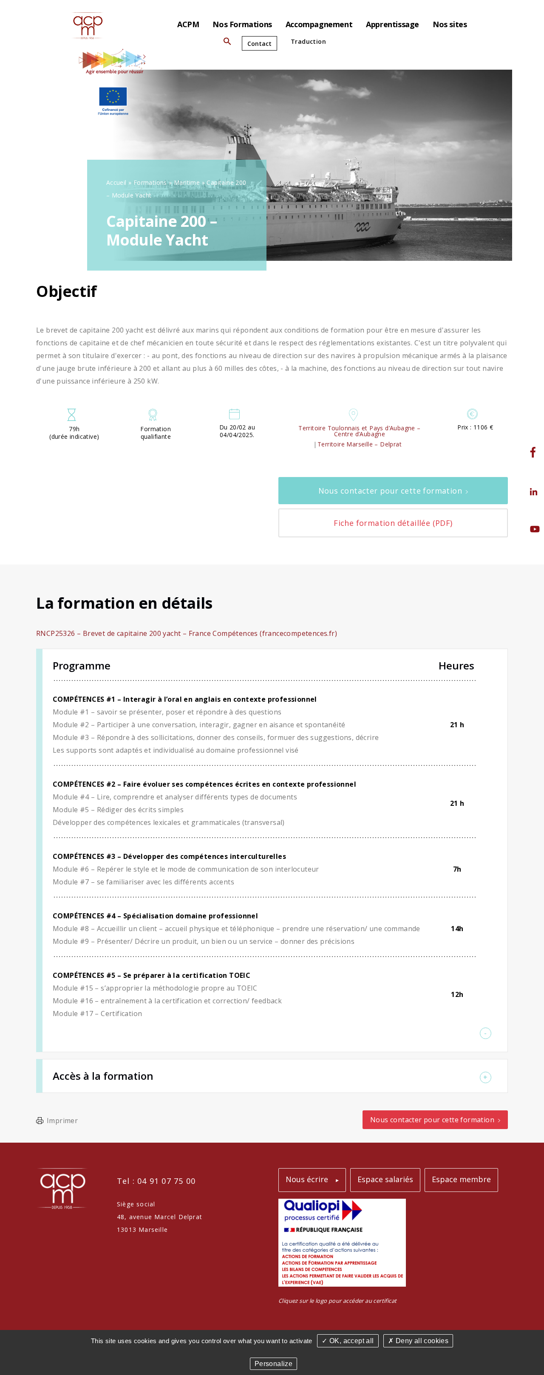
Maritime (187, 182)
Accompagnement (319, 24)
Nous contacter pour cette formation (390, 491)
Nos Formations (242, 24)
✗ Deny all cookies (418, 1340)
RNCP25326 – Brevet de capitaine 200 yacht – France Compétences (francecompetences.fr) (186, 633)
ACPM (188, 24)
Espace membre (461, 1179)
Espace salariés (385, 1179)
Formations (150, 182)
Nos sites (450, 24)
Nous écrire (307, 1179)
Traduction (308, 41)
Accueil (116, 182)
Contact (259, 44)
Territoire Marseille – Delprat (359, 444)
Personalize (273, 1363)
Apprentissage (392, 24)
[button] (227, 43)
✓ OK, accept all (348, 1340)
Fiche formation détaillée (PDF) (393, 523)
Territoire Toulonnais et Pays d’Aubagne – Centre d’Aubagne (359, 431)
